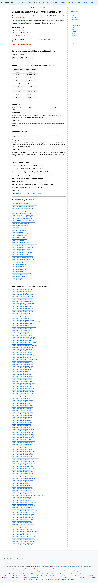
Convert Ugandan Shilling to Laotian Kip (21, 420)
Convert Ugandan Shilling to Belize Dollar (21, 313)
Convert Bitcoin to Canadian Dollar (20, 268)
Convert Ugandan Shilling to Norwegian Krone (23, 468)
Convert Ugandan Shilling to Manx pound (21, 439)
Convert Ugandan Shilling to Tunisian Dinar (22, 533)
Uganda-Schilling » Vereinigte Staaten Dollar (23, 568)
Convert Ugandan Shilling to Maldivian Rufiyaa (23, 437)
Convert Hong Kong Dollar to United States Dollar (23, 222)
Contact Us (9, 558)
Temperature (74, 35)
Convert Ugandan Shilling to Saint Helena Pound (23, 490)
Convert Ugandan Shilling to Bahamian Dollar (22, 304)
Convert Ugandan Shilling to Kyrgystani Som (22, 418)
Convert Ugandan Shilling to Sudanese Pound (23, 514)
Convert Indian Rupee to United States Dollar (22, 216)
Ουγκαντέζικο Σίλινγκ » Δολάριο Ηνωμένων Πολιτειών (63, 579)
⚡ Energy (55, 2)
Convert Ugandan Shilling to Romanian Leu (22, 485)
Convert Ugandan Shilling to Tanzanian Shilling (23, 526)
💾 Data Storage (46, 2)
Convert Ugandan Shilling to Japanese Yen (22, 408)
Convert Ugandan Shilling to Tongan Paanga (22, 529)
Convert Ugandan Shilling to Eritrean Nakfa (22, 367)
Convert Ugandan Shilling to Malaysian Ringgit (23, 436)
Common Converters (76, 11)
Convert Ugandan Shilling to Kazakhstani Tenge (23, 413)
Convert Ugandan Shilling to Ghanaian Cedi (22, 379)
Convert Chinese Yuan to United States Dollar (22, 215)
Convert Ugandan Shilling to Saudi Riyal (21, 497)
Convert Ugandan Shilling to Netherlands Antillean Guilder (25, 458)
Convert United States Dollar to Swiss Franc (22, 252)
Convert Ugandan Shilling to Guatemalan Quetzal (23, 383)
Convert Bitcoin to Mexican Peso (19, 278)
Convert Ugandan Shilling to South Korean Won (23, 509)
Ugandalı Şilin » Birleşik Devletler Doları (48, 571)
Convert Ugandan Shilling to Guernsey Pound (22, 384)
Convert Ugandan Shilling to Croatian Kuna (22, 354)
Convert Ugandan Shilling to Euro (20, 371)
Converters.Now (7, 2)
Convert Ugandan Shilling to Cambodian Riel (22, 333)
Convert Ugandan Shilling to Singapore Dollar (22, 504)
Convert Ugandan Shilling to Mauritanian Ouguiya (23, 441)
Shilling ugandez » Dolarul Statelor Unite (28, 571)
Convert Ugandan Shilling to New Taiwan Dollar (23, 459)
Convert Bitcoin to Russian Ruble (19, 279)
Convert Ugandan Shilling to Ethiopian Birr (22, 369)
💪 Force (63, 2)
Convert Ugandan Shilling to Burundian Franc (22, 332)
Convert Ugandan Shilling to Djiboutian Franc (22, 362)
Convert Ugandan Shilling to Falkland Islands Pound (24, 373)
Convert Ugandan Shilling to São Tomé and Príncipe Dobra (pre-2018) (28, 495)
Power (73, 29)
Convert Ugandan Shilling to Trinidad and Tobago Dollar (25, 531)
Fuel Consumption (76, 25)
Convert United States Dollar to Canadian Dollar (23, 251)
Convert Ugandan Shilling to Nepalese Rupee (22, 456)
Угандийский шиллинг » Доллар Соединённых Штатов (52, 577)
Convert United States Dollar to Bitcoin (21, 262)
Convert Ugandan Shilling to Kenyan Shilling (22, 415)
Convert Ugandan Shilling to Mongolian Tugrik (23, 447)
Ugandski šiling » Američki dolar (39, 573)
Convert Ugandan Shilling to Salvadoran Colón (23, 492)
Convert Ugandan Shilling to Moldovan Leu (22, 446)
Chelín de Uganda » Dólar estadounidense (60, 566)
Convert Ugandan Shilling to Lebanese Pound (22, 422)
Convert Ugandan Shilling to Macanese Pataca (23, 429)
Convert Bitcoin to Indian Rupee (19, 274)
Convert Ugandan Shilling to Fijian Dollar (21, 374)
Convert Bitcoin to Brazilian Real (19, 266)
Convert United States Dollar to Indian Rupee (22, 256)
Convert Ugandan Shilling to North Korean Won (23, 466)
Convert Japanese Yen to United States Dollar (22, 218)
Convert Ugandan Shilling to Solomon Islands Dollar (24, 505)
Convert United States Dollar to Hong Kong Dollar (23, 261)
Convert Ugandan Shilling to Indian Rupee (22, 398)
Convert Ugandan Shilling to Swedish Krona (22, 519)
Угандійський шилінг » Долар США (74, 577)
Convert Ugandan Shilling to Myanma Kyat (22, 453)
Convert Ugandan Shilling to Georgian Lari (22, 378)
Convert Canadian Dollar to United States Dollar (23, 211)
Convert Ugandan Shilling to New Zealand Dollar (23, 461)
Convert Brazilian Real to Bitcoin (19, 227)
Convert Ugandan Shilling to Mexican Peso (22, 444)
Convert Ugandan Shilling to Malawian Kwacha (23, 434)
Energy (73, 21)
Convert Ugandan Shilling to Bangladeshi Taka (23, 308)
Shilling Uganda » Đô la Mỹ (90, 577)
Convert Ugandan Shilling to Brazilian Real (22, 325)
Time (73, 37)
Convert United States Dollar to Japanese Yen (22, 257)
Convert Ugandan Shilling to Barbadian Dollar (22, 310)
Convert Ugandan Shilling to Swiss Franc (21, 521)
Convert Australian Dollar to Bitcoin (20, 225)
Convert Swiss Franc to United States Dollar (22, 213)
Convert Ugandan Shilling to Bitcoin (20, 318)
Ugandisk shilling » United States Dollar (43, 568)
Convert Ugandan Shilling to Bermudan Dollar (22, 315)
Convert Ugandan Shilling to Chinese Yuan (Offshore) (24, 345)
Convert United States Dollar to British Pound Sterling (24, 244)
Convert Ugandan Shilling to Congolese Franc (23, 350)
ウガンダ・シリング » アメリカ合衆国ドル (84, 575)
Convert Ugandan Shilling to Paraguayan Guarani (23, 476)
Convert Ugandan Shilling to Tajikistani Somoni (23, 524)
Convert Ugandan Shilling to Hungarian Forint (22, 395)
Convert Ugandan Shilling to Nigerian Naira (22, 464)
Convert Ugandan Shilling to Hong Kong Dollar (23, 393)
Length (73, 27)
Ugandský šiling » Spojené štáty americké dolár (79, 573)
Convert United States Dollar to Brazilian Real (22, 249)
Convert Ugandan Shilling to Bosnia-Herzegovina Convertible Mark (27, 321)
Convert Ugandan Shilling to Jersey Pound (22, 410)
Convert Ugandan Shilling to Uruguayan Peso (22, 543)
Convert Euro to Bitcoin (17, 232)
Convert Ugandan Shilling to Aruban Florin (22, 299)
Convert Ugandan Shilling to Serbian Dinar (22, 498)
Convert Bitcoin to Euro (17, 271)
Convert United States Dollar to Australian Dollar (23, 247)
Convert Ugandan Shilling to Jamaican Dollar (22, 407)
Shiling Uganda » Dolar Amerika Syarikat (67, 571)
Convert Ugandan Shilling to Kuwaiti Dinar (22, 417)
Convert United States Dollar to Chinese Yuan (22, 254)
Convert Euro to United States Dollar (20, 203)
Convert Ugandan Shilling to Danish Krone (22, 361)
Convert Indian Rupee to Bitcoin (19, 235)
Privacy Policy (20, 558)
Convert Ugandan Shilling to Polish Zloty (21, 481)
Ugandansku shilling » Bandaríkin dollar (15, 575)
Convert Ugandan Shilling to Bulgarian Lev (22, 330)
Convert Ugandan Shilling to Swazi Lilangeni (22, 517)
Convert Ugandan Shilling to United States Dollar (23, 541)
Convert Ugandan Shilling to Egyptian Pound (22, 366)
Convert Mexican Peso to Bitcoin (19, 239)
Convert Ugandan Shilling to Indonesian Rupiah (23, 400)
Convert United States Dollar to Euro (20, 242)
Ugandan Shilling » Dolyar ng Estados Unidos (20, 573)
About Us (3, 558)
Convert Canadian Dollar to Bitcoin (20, 228)
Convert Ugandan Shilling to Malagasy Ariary (22, 432)
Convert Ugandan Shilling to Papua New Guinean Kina (25, 475)
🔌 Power (77, 2)
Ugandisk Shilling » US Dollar (42, 566)
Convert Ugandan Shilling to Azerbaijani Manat (23, 303)
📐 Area (29, 2)
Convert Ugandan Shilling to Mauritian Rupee (22, 442)
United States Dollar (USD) (45, 39)
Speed (73, 33)
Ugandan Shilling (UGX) (18, 39)
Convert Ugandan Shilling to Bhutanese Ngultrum (23, 316)
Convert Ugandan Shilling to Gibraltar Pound (22, 381)
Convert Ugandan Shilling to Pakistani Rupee (22, 471)
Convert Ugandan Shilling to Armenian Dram (22, 298)
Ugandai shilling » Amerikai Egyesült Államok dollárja (37, 575)
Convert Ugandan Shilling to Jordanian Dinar (22, 412)
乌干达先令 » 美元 (18, 577)
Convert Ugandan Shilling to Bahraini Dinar (22, 306)
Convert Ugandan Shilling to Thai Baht (21, 527)
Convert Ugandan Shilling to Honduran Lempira (23, 391)
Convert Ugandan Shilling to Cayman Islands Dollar (24, 338)
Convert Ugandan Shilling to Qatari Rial (21, 483)
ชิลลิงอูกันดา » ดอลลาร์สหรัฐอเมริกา (31, 577)
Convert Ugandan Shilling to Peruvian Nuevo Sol (23, 478)
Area (73, 15)
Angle (73, 13)
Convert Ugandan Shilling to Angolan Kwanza (22, 294)
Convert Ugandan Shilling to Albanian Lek (22, 291)
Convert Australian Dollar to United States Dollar (23, 208)
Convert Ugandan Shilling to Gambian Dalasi (22, 376)
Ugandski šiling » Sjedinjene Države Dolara (57, 573)
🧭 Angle (22, 2)
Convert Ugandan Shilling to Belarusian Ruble (23, 311)
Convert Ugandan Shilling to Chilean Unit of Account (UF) (25, 342)
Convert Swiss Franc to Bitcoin (19, 230)
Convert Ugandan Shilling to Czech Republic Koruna (24, 359)
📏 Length (70, 2)
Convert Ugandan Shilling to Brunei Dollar (22, 328)
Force (73, 23)
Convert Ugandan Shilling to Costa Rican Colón (23, 352)
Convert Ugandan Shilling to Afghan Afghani (22, 289)
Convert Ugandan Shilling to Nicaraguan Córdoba (23, 463)
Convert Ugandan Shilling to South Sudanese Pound (24, 510)
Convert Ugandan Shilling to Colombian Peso (22, 347)
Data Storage (75, 19)
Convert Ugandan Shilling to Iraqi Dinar (21, 403)
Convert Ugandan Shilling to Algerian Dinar (22, 293)
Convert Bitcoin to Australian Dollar (20, 264)
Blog (15, 558)
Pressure (74, 31)
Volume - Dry (75, 41)
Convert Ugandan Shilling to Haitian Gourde (22, 390)
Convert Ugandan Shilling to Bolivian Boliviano (23, 320)
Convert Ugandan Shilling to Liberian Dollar (22, 425)
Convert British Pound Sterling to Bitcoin (21, 233)
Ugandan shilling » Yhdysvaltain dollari (77, 568)
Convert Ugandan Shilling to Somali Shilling (22, 507)
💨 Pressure (85, 2)
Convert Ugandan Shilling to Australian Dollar (22, 301)
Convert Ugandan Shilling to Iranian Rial (21, 401)
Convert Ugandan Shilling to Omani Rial (21, 470)
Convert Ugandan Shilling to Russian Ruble (22, 487)
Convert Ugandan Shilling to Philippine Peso (22, 480)
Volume (73, 39)
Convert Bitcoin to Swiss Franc (19, 269)
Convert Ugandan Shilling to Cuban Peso (21, 357)
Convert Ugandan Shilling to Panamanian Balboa (23, 473)
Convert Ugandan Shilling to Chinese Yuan (22, 344)
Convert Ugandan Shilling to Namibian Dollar (22, 454)
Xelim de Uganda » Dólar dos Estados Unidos (81, 566)
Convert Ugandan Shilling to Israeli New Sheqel (23, 405)
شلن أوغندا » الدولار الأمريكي (43, 579)
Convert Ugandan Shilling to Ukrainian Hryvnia (23, 538)
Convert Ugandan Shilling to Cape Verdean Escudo (24, 337)
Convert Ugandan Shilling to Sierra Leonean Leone (24, 502)
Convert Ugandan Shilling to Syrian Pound (22, 522)
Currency (18, 7)
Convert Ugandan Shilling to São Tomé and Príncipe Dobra (26, 493)
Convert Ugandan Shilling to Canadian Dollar (22, 335)
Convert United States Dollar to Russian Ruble (23, 259)
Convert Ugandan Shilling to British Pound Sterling (24, 327)
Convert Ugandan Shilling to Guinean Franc (22, 386)
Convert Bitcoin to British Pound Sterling (21, 273)
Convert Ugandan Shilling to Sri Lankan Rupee (23, 512)
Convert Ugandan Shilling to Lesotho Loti (21, 424)
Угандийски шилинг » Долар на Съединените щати (61, 575)
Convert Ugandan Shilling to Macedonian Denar (23, 430)
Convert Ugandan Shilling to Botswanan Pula (22, 323)
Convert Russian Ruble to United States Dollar (23, 220)
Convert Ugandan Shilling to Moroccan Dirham (23, 449)
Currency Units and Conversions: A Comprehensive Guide (28, 193)
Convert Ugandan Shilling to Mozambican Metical (23, 451)
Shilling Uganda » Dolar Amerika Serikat (87, 571)
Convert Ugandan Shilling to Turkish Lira (21, 534)
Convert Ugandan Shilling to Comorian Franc (22, 349)
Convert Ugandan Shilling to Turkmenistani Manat (23, 536)
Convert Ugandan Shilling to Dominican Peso (22, 364)
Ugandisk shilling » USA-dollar (60, 568)
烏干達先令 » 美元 (7, 577)
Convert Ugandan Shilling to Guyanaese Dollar (23, 388)
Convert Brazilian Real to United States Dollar (22, 210)
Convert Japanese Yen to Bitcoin (19, 237)
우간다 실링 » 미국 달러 (30, 579)
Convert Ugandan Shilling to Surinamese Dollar (23, 516)
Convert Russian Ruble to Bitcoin (19, 240)
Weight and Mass (76, 42)
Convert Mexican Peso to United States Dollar (22, 206)
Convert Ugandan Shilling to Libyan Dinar (21, 427)
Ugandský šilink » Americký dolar (11, 571)
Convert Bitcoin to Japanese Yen (19, 276)
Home (13, 7)
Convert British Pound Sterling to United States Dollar (24, 205)
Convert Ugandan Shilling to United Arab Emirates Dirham (25, 539)
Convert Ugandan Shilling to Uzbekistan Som (22, 544)
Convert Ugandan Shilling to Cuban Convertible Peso (24, 356)
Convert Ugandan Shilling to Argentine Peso (22, 296)
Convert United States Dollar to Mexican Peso (22, 245)
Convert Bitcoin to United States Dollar (21, 223)
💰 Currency (37, 2)
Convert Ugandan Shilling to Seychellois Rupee (23, 500)
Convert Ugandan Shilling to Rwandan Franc (22, 488)
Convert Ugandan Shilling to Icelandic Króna (22, 396)
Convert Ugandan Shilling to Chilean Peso (22, 340)
